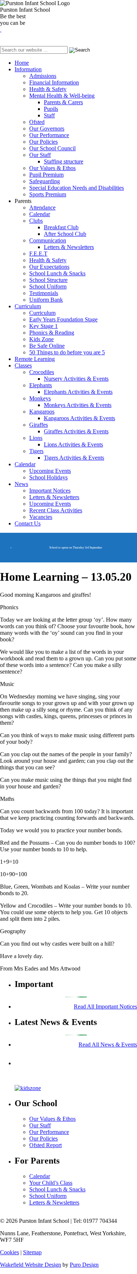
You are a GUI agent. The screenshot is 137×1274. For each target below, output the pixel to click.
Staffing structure (63, 161)
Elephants (40, 385)
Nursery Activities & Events (76, 379)
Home (22, 63)
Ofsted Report (45, 1145)
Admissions (42, 76)
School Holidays (48, 477)
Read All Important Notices (105, 1006)
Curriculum (28, 306)
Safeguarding (44, 181)
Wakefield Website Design (30, 1265)
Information (28, 69)
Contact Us (28, 523)
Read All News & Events (108, 1044)
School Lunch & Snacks (57, 273)
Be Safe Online (47, 346)
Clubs (36, 221)
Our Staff (40, 155)
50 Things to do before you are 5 (67, 352)
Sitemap (32, 1252)
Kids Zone (41, 339)
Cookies (9, 1252)
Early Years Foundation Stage (63, 319)
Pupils (51, 109)
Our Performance (49, 135)
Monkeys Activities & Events (77, 405)
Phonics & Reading (51, 332)
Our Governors (46, 128)
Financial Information (54, 82)
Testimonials (43, 293)
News (21, 484)
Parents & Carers (63, 102)
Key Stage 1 (43, 326)
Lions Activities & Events (73, 444)
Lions (35, 438)
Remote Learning (35, 359)
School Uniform (47, 286)
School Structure (48, 280)
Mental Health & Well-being (62, 96)
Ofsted (37, 122)
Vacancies (40, 517)
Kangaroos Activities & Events (79, 418)
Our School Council (52, 148)
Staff (49, 115)
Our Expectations (49, 267)
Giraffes (38, 425)
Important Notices (50, 490)
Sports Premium (47, 194)
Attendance (42, 207)
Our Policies (43, 142)
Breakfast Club (61, 227)
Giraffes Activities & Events (76, 431)
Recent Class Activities (55, 510)
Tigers (36, 451)
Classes (23, 365)
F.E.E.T (38, 253)
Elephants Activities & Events (78, 392)
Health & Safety (47, 89)
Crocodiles (41, 372)
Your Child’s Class (50, 1183)
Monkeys (40, 398)
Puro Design (84, 1265)
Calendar (39, 214)
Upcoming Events (50, 471)
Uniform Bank (46, 300)
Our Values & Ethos (52, 168)
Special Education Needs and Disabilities (76, 188)
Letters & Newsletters (69, 247)
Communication (47, 240)
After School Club (65, 234)
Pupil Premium (46, 175)
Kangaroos (41, 411)
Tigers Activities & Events (74, 458)
